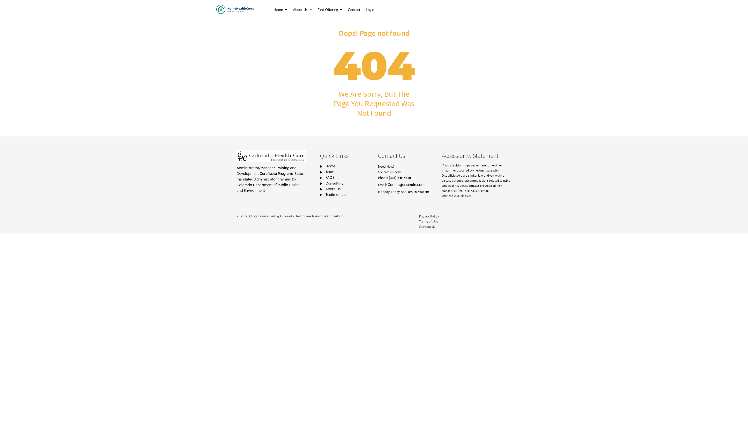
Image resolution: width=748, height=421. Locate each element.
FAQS (329, 177)
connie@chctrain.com (456, 195)
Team (329, 172)
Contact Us (427, 226)
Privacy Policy (429, 216)
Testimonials (335, 194)
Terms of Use (428, 221)
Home (278, 9)
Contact (354, 9)
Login (370, 9)
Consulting (334, 183)
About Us (300, 9)
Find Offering (328, 9)
